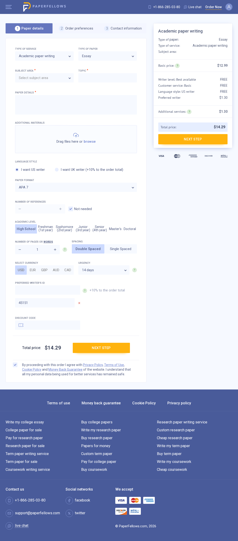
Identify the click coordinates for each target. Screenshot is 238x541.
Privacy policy (179, 403)
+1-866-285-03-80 (166, 7)
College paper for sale (24, 430)
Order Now (213, 7)
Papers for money (95, 446)
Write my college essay (25, 422)
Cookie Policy (31, 369)
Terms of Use (114, 365)
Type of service (25, 49)
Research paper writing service (182, 422)
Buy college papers (96, 422)
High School (26, 229)
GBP (44, 270)
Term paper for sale (21, 461)
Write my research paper (101, 430)
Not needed (83, 209)
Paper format (24, 180)
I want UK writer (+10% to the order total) (92, 170)
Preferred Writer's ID (70, 283)
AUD (56, 270)
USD (21, 270)
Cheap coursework (172, 469)
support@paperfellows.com (37, 513)
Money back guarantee (101, 403)
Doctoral (130, 229)
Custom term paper (96, 454)
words (48, 241)
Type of (88, 49)
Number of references (30, 202)
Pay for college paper (98, 461)
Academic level (25, 222)
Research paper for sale (25, 446)
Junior (83, 228)
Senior (100, 228)
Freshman (45, 228)
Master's (115, 229)
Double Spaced (88, 249)
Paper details (25, 92)
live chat (21, 526)
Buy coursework (94, 469)
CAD (67, 270)
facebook (82, 500)
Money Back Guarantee (65, 369)
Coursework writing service (28, 469)
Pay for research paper (24, 438)
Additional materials (30, 123)
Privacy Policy (93, 365)
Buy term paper (169, 454)
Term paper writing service (27, 454)
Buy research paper (96, 438)
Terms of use (58, 403)
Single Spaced (120, 249)
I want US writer (33, 170)
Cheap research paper (174, 438)
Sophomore (64, 228)
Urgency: (84, 263)
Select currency (26, 263)
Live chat (195, 7)
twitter (80, 513)
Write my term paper (173, 446)
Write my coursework (174, 461)
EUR (33, 270)
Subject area (25, 70)
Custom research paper (176, 430)
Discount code (25, 318)
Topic (83, 70)
